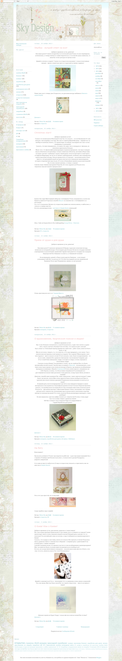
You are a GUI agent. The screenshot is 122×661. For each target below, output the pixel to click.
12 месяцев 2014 (94, 647)
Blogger (98, 657)
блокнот (19, 76)
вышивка (17, 650)
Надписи (96, 122)
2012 (97, 71)
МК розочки (98, 120)
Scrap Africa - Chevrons (71, 223)
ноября (97, 76)
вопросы (105, 649)
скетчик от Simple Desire (60, 208)
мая (96, 93)
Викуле (61, 200)
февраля (98, 101)
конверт (19, 78)
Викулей (72, 365)
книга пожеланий (37, 650)
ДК (24, 649)
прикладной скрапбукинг (20, 107)
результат (67, 650)
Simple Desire (45, 465)
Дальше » (37, 117)
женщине (43, 329)
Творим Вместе (58, 293)
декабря (98, 73)
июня (97, 90)
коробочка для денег (54, 439)
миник (79, 647)
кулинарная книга (22, 89)
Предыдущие (85, 627)
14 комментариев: (59, 621)
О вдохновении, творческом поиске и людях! (59, 338)
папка (49, 650)
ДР (17, 133)
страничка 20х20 (21, 114)
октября (98, 78)
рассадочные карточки (57, 650)
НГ (41, 231)
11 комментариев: (59, 327)
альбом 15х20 (94, 649)
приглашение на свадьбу (21, 103)
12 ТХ (58, 647)
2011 (97, 108)
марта (97, 98)
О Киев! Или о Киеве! (46, 526)
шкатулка (19, 117)
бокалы (100, 649)
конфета (79, 645)
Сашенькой (61, 369)
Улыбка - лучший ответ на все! (50, 47)
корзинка (45, 650)
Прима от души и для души (49, 240)
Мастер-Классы (29, 649)
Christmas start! (42, 132)
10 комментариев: (59, 437)
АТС (44, 645)
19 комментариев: (59, 229)
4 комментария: (58, 121)
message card (20, 130)
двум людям (23, 650)
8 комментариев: (58, 515)
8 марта (18, 127)
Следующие (40, 627)
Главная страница (62, 627)
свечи (72, 650)
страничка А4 (77, 650)
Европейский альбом (53, 645)
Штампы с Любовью (68, 439)
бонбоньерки (19, 647)
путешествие (70, 649)
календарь (30, 650)
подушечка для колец (59, 649)
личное (18, 92)
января (97, 105)
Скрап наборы (98, 125)
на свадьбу (85, 647)
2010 (97, 111)
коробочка (19, 81)
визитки (46, 649)
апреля (97, 96)
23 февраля (20, 125)
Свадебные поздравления (21, 140)
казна (51, 649)
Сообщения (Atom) (68, 631)
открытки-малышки (23, 98)
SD (48, 517)
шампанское (52, 647)
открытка (43, 123)
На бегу (38, 448)
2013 (97, 68)
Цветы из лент (39, 649)
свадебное (19, 111)
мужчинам (19, 147)
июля (97, 88)
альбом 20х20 (20, 73)
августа (98, 85)
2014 (97, 66)
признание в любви (22, 149)
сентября (98, 81)
